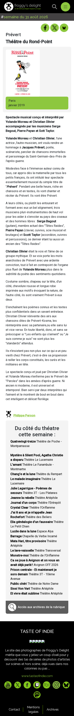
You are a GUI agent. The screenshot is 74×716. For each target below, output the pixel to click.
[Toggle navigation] (65, 6)
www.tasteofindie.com (37, 676)
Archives (53, 709)
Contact (14, 709)
